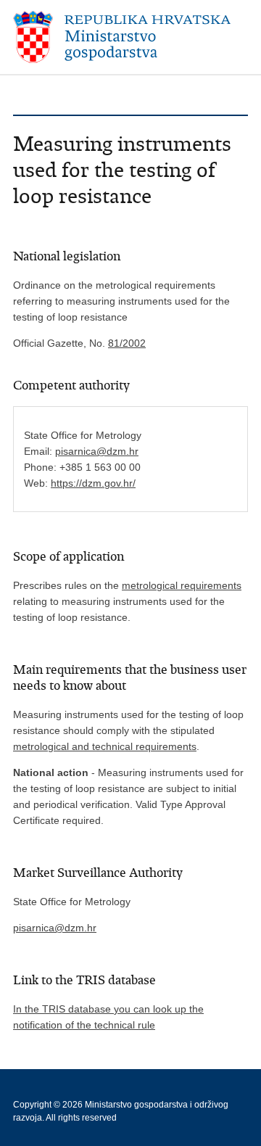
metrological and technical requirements (104, 746)
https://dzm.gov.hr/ (93, 483)
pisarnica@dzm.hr (96, 451)
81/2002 (127, 343)
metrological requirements (181, 585)
